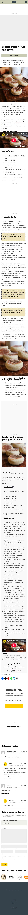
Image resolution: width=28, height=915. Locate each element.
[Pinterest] (15, 889)
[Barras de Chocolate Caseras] (20, 735)
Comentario (3, 828)
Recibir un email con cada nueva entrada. (9, 860)
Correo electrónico (5, 848)
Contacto (23, 895)
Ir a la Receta (14, 55)
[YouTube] (18, 889)
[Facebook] (6, 889)
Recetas (2, 44)
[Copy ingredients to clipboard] (13, 487)
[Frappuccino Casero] (7, 735)
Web (16, 848)
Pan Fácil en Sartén (13, 124)
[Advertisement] (14, 8)
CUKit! (11, 800)
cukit (10, 763)
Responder (23, 751)
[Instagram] (12, 889)
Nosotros (16, 895)
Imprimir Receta (14, 469)
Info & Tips (10, 895)
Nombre (3, 843)
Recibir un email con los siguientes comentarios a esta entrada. (13, 856)
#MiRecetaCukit (16, 671)
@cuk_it (12, 668)
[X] (9, 889)
